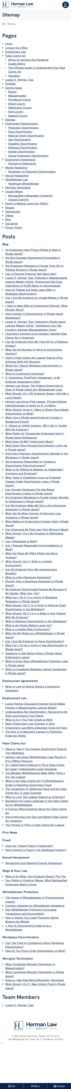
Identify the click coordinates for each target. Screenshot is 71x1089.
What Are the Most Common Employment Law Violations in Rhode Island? (33, 515)
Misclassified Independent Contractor (30, 195)
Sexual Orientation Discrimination (28, 155)
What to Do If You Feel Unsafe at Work (29, 720)
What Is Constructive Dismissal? (24, 373)
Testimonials (12, 211)
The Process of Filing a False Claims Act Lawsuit (34, 825)
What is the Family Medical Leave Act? (28, 625)
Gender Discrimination (21, 151)
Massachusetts (17, 95)
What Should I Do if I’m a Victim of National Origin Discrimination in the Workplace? (35, 607)
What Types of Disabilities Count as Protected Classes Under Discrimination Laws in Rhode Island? (33, 481)
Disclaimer (11, 223)
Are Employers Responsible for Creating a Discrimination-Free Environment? (30, 463)
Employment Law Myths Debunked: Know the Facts (36, 728)
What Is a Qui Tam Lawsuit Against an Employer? (35, 797)
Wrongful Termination (18, 187)
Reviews (10, 83)
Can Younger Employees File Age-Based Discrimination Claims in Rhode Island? (29, 491)
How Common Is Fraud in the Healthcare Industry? (35, 850)
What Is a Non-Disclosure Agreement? (28, 577)
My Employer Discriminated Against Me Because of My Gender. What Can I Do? (36, 591)
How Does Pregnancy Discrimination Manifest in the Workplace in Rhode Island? (36, 455)
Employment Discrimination (21, 123)
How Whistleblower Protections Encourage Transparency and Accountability (30, 911)
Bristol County (16, 104)
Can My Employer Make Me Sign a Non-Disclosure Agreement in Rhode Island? (35, 507)
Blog (8, 219)
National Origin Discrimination (26, 135)
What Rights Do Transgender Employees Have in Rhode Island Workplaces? (34, 435)
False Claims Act (15, 56)
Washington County (20, 107)
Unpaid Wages (14, 191)
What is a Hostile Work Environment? (27, 629)
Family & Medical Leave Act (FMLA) (26, 203)
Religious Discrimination (22, 147)
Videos (9, 215)
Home (8, 44)
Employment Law (15, 52)
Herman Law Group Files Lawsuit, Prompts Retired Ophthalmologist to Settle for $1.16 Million (36, 403)
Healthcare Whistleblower (23, 183)
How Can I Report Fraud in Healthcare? (29, 846)
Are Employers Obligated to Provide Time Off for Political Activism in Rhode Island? (34, 268)
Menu (65, 6)
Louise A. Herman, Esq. (19, 80)
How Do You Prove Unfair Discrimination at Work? (35, 951)
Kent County (15, 111)
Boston (12, 92)
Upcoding (14, 76)
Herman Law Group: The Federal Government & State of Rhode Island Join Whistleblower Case (34, 387)
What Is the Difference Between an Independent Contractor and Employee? (34, 471)
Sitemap (10, 119)
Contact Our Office (16, 48)
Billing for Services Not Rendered (28, 60)
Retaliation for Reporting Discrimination (32, 171)
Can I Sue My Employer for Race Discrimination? (34, 641)
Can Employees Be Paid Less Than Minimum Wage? (37, 529)
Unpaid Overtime (18, 199)
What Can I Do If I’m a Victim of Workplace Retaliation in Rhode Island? (31, 599)
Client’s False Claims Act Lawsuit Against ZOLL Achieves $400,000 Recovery (34, 359)
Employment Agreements (20, 159)
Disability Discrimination (22, 143)
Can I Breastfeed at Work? (21, 541)
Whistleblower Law (16, 179)
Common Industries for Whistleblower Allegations (34, 906)
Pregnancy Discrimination (23, 128)
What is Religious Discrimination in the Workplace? (36, 621)
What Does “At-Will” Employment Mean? (29, 441)
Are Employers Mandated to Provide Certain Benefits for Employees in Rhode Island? (37, 499)
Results (9, 207)
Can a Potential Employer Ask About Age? (30, 274)
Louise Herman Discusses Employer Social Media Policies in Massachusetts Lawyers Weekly (35, 706)
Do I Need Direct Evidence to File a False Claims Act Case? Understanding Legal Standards (35, 767)
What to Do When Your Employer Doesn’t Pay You (35, 876)
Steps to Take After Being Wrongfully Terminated (34, 980)
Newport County (18, 116)
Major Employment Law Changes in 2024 (30, 724)
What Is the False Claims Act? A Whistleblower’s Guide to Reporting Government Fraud (34, 783)
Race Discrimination (20, 131)
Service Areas (13, 88)
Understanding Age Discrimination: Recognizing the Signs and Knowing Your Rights (36, 714)
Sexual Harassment (17, 175)
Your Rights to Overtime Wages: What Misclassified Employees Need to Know (36, 882)
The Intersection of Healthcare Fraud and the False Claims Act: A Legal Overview (36, 791)
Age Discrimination (19, 139)
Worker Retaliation (16, 167)
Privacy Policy (13, 227)
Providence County (19, 99)
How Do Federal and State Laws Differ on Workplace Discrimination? (30, 292)
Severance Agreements (22, 163)
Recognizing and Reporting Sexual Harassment (33, 863)
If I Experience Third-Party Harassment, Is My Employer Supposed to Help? (32, 379)
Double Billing (16, 64)
